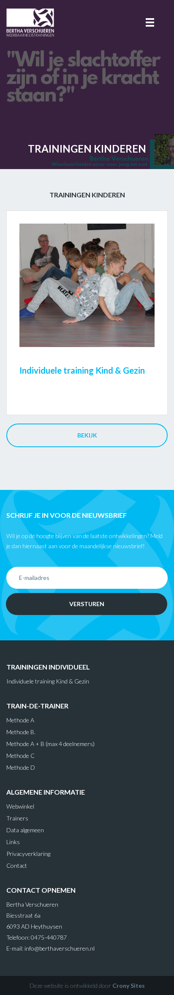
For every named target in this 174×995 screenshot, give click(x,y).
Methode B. (20, 731)
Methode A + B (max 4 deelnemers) (50, 743)
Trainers (17, 818)
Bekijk (87, 435)
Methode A (20, 720)
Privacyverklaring (28, 853)
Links (13, 841)
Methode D (20, 767)
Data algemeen (25, 830)
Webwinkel (20, 806)
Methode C (20, 755)
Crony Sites (128, 985)
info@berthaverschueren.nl (59, 948)
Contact (16, 865)
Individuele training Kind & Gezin (47, 681)
